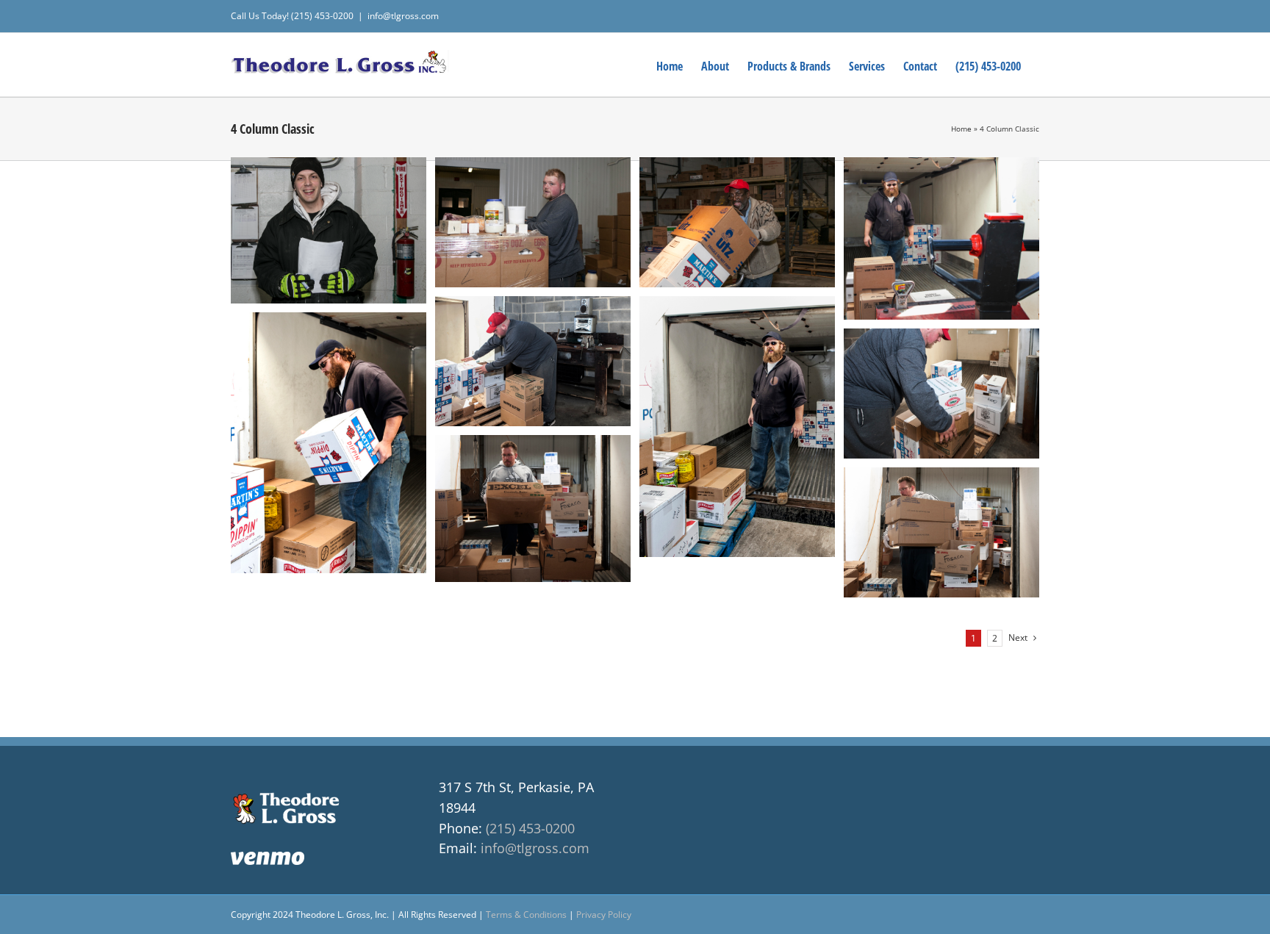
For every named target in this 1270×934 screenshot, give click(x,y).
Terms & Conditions (526, 914)
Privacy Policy (603, 914)
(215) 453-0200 (530, 828)
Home (961, 128)
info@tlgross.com (403, 16)
